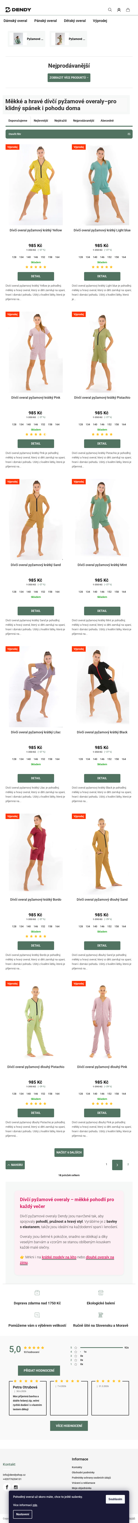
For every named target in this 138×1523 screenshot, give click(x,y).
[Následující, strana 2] (117, 1165)
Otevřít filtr (15, 134)
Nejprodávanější (83, 120)
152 (43, 257)
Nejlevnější (41, 120)
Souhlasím (115, 1499)
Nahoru (17, 1165)
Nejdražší (60, 120)
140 (28, 257)
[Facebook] (7, 1487)
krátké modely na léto (59, 1257)
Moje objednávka (81, 1488)
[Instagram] (16, 1487)
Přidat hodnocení (39, 1370)
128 (14, 257)
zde (35, 1505)
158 (50, 257)
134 (21, 257)
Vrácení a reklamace (83, 1482)
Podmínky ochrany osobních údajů (91, 1477)
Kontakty (77, 1467)
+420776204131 (12, 1479)
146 (36, 257)
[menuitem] (15, 20)
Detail (36, 276)
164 (57, 257)
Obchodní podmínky (83, 1472)
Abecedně (107, 120)
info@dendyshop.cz (14, 1474)
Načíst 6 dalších (69, 1152)
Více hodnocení (69, 1426)
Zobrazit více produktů (68, 77)
